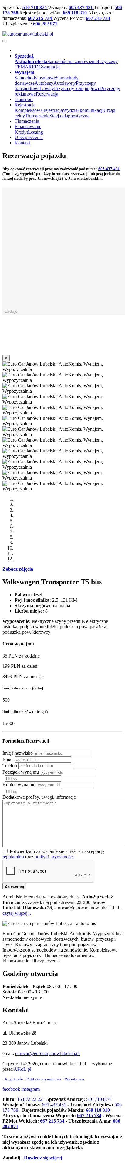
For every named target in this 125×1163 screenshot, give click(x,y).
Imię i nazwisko (17, 753)
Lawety (46, 88)
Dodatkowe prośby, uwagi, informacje (39, 797)
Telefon (9, 765)
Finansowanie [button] (28, 126)
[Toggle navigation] (4, 41)
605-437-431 (109, 168)
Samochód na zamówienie (72, 61)
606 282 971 (45, 23)
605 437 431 (81, 7)
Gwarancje (49, 66)
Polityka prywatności (43, 1079)
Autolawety (64, 83)
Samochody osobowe (35, 77)
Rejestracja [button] (25, 104)
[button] (24, 56)
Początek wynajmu (20, 772)
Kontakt (22, 142)
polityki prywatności (54, 856)
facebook (11, 1089)
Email (8, 759)
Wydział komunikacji (83, 110)
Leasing (35, 132)
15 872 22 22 (30, 1099)
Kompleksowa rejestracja (39, 110)
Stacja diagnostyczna (69, 115)
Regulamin (14, 1079)
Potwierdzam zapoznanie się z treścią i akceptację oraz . (53, 854)
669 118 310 (75, 12)
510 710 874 (35, 7)
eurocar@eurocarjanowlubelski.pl (47, 1053)
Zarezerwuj (14, 886)
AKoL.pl (22, 1069)
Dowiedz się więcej (43, 1157)
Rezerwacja (47, 94)
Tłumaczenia (37, 115)
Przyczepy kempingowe (77, 88)
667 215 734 (40, 18)
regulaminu (13, 856)
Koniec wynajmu (18, 784)
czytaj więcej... (16, 913)
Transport (24, 99)
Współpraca (74, 1079)
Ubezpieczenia (29, 137)
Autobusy (44, 83)
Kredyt (21, 132)
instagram (30, 1089)
